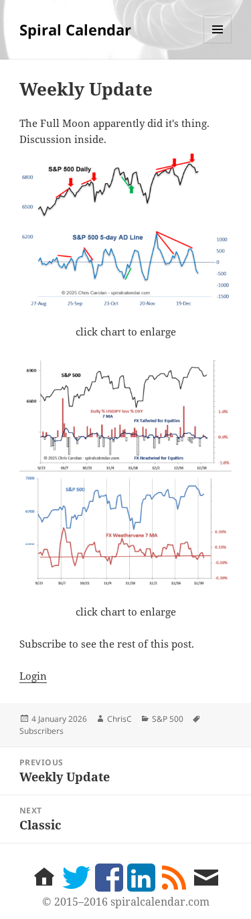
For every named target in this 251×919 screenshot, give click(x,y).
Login (33, 675)
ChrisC (119, 719)
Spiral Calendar (75, 29)
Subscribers (41, 731)
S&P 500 (167, 719)
